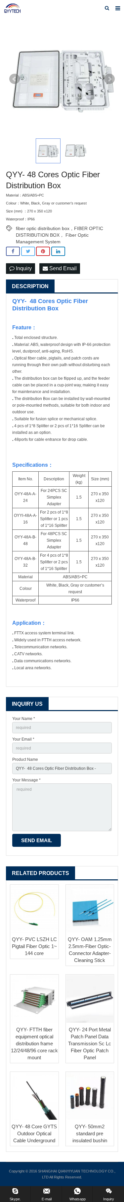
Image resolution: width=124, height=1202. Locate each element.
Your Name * (23, 718)
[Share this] (13, 251)
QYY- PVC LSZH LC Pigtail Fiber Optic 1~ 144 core (34, 946)
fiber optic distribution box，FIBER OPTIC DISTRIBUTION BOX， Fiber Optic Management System (59, 229)
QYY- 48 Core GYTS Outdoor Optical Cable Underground (34, 1133)
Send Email (62, 268)
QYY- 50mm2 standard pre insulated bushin (89, 1133)
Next (109, 79)
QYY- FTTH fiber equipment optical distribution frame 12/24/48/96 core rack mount (34, 1043)
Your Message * (26, 780)
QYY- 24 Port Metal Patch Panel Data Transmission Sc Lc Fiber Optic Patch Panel (89, 1043)
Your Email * (23, 739)
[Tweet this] (28, 251)
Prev (14, 79)
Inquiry (23, 268)
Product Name (25, 759)
